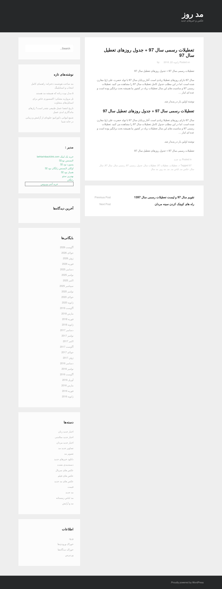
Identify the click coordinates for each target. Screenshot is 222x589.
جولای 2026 (67, 252)
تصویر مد (68, 453)
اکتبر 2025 (68, 280)
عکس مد (184, 169)
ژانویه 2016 (67, 396)
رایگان (70, 180)
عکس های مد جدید (63, 481)
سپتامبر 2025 (66, 286)
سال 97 (108, 165)
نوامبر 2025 (67, 274)
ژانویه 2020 (67, 302)
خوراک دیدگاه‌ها (65, 549)
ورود (71, 538)
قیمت (70, 486)
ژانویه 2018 (67, 324)
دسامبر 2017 (66, 330)
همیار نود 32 (67, 172)
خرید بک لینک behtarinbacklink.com (55, 156)
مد (168, 169)
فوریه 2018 (67, 319)
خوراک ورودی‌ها (65, 544)
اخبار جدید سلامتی (64, 437)
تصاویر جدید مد (65, 448)
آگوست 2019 (66, 308)
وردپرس (69, 555)
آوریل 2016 (67, 379)
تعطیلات (173, 165)
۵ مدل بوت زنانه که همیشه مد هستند (54, 93)
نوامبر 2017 (67, 335)
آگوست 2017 (66, 346)
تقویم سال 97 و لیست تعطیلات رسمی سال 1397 (164, 197)
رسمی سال (119, 165)
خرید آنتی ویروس (49, 184)
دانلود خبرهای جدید (63, 459)
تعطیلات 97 (162, 165)
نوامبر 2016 (67, 368)
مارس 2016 (67, 385)
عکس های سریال (64, 470)
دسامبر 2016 (66, 363)
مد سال (154, 169)
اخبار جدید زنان (65, 431)
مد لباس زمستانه (64, 497)
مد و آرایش (67, 503)
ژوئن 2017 (68, 357)
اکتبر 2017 (68, 341)
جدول (139, 165)
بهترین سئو (67, 176)
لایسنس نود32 (66, 160)
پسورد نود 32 (66, 164)
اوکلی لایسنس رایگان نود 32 (59, 168)
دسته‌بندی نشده (65, 464)
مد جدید (177, 159)
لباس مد (175, 169)
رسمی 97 (131, 165)
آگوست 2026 (66, 247)
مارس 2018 (67, 313)
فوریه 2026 (67, 263)
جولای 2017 (67, 352)
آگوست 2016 (66, 374)
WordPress (198, 582)
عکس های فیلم (65, 475)
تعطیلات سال (150, 165)
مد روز (162, 169)
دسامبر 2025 (66, 269)
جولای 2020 (67, 297)
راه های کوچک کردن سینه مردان (174, 204)
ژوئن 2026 (68, 258)
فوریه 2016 (67, 391)
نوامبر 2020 (67, 291)
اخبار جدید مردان (64, 442)
